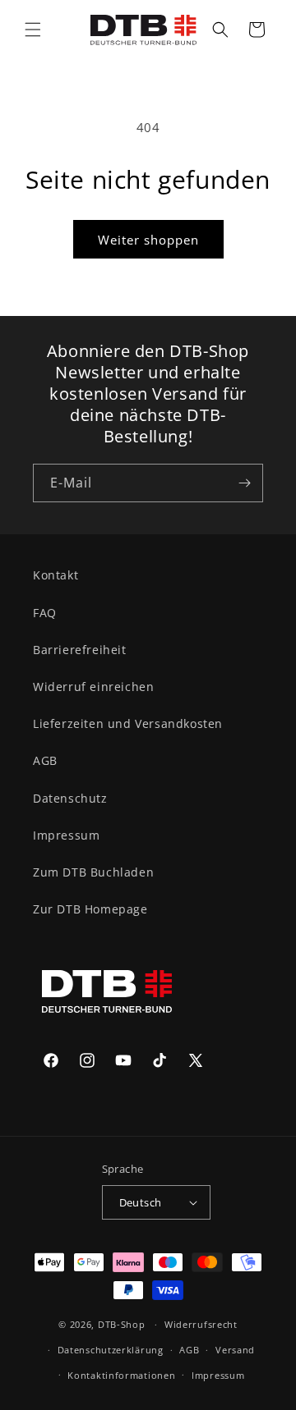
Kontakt (55, 575)
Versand (235, 1350)
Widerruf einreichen (93, 686)
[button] (33, 29)
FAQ (45, 612)
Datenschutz (70, 798)
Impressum (66, 835)
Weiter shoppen (148, 239)
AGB (45, 760)
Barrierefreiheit (80, 649)
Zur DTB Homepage (90, 909)
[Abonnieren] (244, 483)
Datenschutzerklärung (111, 1350)
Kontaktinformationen (121, 1375)
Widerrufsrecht (201, 1324)
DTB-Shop (122, 1324)
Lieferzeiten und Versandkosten (128, 723)
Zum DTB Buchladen (93, 872)
